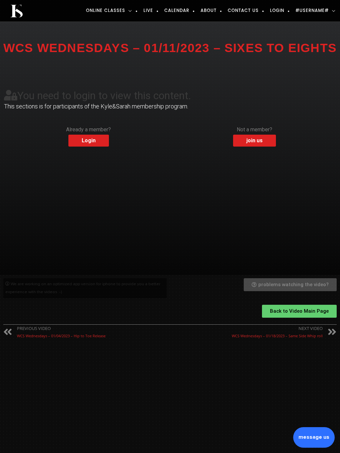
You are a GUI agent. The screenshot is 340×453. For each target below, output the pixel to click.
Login (277, 10)
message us (313, 437)
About (208, 10)
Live (148, 10)
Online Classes (105, 10)
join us (254, 140)
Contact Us (243, 10)
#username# (312, 10)
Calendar (176, 10)
